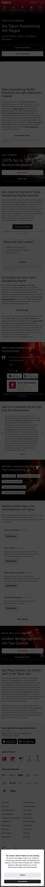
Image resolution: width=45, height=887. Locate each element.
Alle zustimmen (22, 881)
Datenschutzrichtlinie (15, 867)
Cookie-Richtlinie (31, 867)
